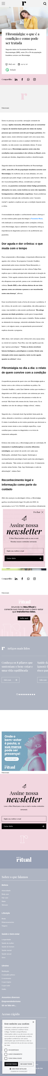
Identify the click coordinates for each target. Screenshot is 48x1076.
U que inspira (6, 982)
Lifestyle (6, 913)
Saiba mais (7, 680)
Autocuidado (6, 890)
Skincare (5, 905)
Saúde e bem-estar (11, 934)
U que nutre (6, 985)
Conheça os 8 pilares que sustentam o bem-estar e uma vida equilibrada (17, 666)
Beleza (5, 885)
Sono (3, 957)
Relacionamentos (8, 922)
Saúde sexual (6, 954)
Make (4, 901)
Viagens (4, 926)
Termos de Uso (37, 1068)
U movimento (6, 978)
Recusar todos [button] (26, 1064)
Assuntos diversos (11, 997)
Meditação (5, 971)
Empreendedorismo (11, 1001)
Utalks (4, 989)
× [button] (33, 1022)
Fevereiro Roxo (37, 218)
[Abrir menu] (3, 3)
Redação (13, 70)
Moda (4, 919)
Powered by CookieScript (19, 1071)
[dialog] (19, 1047)
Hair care (5, 898)
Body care (12, 64)
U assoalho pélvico (8, 975)
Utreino (5, 966)
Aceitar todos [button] (11, 1064)
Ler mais (7, 1045)
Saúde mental (6, 950)
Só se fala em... (9, 1005)
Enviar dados (8, 826)
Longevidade (6, 939)
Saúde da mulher (8, 943)
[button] (17, 694)
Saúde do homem (8, 947)
